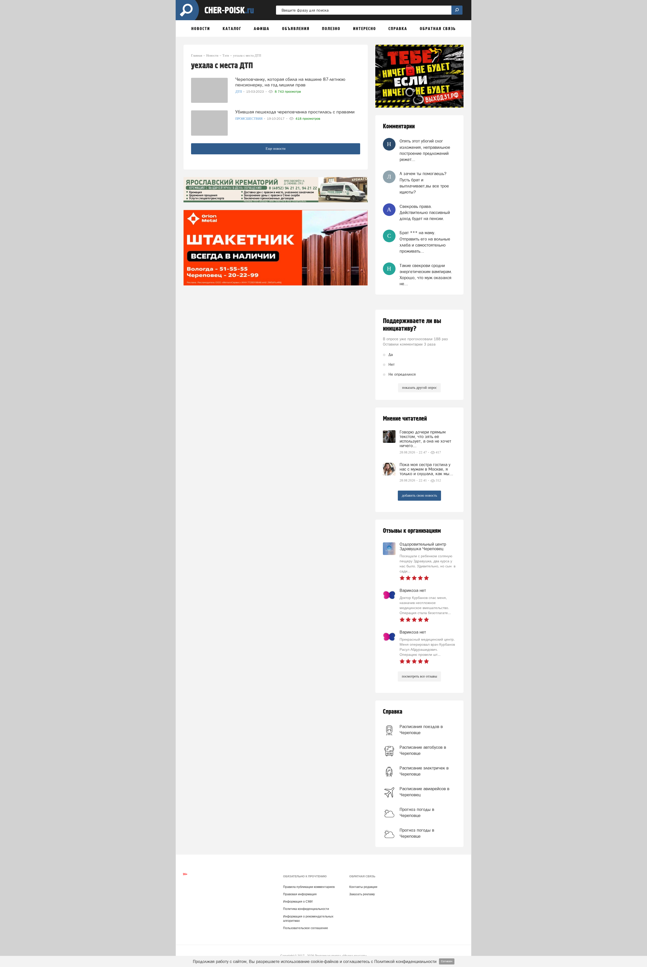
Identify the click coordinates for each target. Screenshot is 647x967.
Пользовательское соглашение (305, 928)
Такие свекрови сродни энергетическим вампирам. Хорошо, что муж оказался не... (426, 274)
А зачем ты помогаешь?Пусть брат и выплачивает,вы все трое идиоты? (424, 183)
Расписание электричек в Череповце (424, 771)
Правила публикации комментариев (309, 887)
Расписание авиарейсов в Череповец (424, 791)
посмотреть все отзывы (419, 676)
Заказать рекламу (362, 894)
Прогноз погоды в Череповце (417, 812)
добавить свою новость (419, 495)
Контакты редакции (363, 887)
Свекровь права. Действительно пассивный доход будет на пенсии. (425, 212)
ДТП (239, 91)
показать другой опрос (419, 388)
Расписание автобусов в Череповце (423, 750)
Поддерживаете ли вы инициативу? (412, 324)
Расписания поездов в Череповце (421, 729)
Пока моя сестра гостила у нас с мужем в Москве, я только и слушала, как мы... (426, 469)
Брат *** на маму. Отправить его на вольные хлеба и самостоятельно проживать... (425, 242)
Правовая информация (300, 894)
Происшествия (249, 118)
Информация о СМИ (298, 901)
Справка (392, 711)
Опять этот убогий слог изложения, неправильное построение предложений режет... (425, 150)
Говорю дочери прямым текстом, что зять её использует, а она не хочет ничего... (425, 439)
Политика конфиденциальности (306, 909)
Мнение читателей (405, 418)
